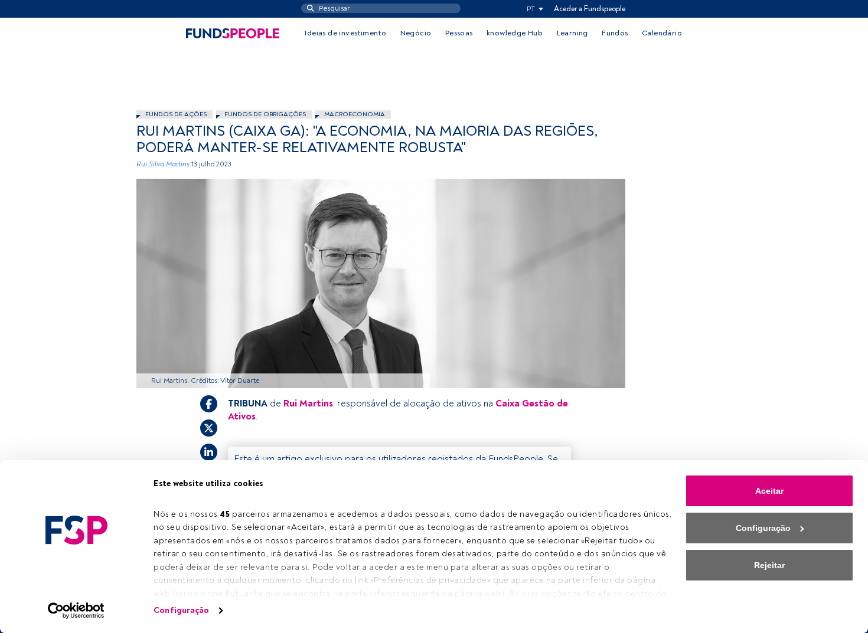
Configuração (181, 610)
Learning (572, 33)
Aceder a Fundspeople (589, 9)
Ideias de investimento (345, 33)
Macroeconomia (354, 114)
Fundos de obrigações (265, 114)
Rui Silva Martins (163, 164)
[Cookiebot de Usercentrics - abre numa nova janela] (76, 610)
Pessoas (459, 33)
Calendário (662, 33)
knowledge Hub (515, 33)
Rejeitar (769, 565)
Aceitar (769, 491)
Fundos (615, 33)
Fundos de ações (176, 114)
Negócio (416, 33)
